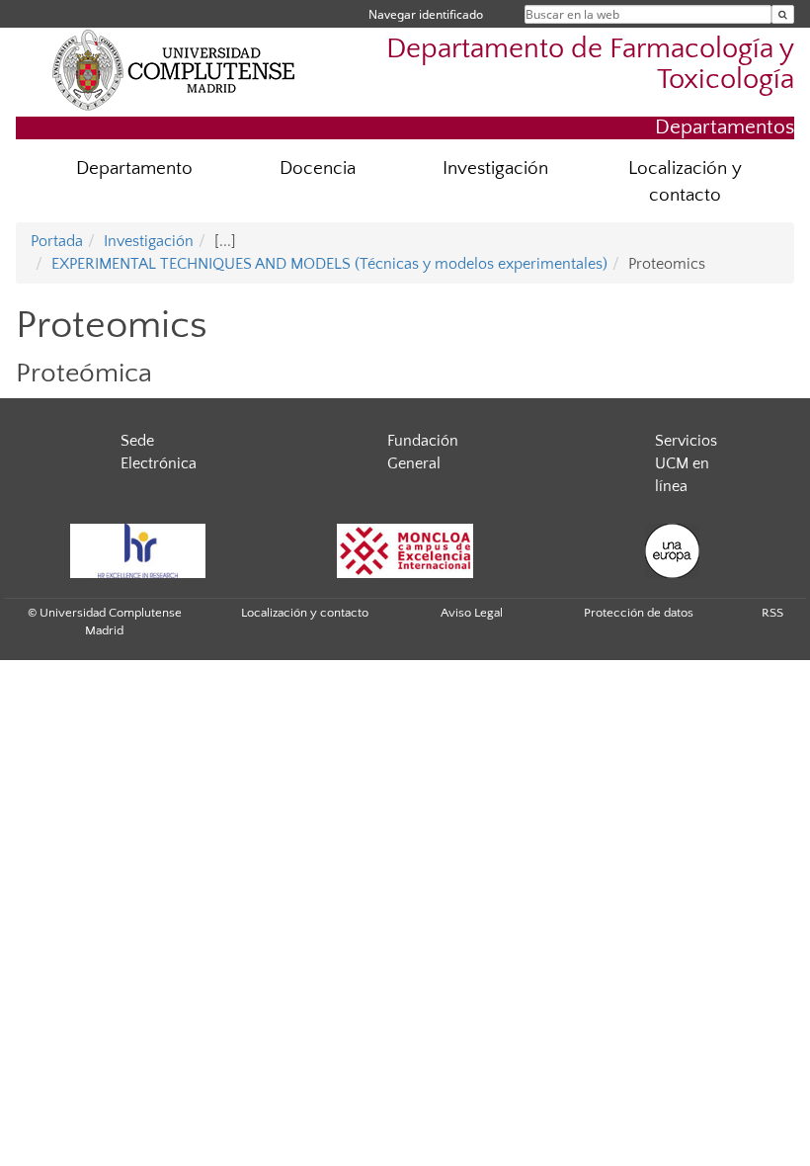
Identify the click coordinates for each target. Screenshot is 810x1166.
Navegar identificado (425, 14)
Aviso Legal (472, 613)
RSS (772, 613)
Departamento (134, 168)
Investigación (495, 168)
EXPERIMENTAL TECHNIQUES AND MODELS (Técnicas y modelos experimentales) (329, 264)
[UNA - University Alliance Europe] (671, 551)
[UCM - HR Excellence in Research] (137, 551)
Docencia (318, 168)
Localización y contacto (685, 182)
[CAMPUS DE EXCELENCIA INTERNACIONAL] (405, 551)
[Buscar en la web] (782, 14)
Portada (57, 241)
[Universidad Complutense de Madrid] (174, 69)
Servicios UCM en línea (686, 463)
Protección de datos (638, 613)
